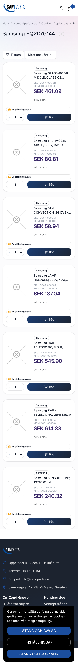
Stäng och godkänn (38, 654)
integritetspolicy (39, 621)
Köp (52, 117)
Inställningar (38, 642)
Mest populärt (38, 54)
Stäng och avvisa (39, 631)
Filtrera (16, 54)
